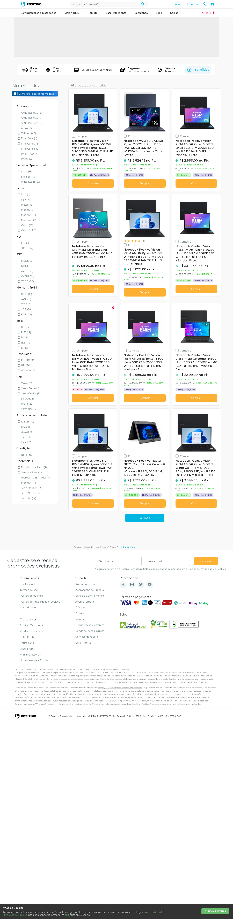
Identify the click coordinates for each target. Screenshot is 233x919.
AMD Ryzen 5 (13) (31, 117)
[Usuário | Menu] (204, 4)
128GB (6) (27, 266)
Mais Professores (30, 654)
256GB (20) (27, 276)
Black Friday (27, 648)
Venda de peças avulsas (89, 631)
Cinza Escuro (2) (30, 388)
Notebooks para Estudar (34, 660)
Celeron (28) (28, 133)
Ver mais (145, 518)
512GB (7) (26, 436)
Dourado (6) (28, 398)
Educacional (27, 642)
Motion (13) (27, 209)
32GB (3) (26, 304)
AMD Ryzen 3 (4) (31, 112)
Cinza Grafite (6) (30, 393)
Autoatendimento (86, 584)
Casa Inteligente (116, 12)
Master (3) (27, 204)
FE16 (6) (25, 199)
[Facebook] (123, 585)
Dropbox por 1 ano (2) (34, 467)
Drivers (79, 613)
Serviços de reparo (86, 636)
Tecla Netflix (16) (30, 493)
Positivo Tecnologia (31, 625)
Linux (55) (26, 171)
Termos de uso (29, 590)
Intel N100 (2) (29, 153)
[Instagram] (132, 585)
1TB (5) (25, 243)
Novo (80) (27, 454)
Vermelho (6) (29, 408)
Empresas (193, 4)
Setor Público (28, 637)
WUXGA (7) (28, 370)
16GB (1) (26, 426)
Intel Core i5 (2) (30, 148)
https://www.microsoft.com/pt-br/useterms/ (120, 687)
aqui (67, 915)
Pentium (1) (28, 159)
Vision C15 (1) (28, 230)
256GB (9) (27, 431)
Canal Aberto (83, 642)
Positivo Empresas (31, 631)
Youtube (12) (28, 498)
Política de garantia (31, 595)
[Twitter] (141, 585)
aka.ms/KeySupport (34, 682)
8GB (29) (26, 314)
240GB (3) (27, 271)
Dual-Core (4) (29, 138)
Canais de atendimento (89, 595)
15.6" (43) (26, 342)
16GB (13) (26, 294)
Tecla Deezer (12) (31, 488)
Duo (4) (25, 194)
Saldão (174, 12)
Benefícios (202, 69)
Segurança (141, 12)
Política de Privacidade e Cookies (207, 569)
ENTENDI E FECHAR (215, 911)
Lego (159, 12)
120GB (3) (27, 260)
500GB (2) (27, 248)
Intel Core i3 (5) (30, 143)
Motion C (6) (28, 215)
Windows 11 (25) (30, 181)
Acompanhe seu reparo (89, 590)
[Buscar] (143, 4)
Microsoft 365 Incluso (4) (35, 477)
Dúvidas (80, 607)
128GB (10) (27, 421)
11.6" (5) (25, 327)
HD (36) (25, 365)
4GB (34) (26, 309)
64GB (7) (26, 442)
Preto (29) (27, 403)
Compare (82, 136)
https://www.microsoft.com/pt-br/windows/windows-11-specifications (153, 700)
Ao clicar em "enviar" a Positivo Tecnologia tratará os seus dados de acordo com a (160, 569)
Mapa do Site (28, 607)
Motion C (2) (28, 482)
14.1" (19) (26, 332)
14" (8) (24, 337)
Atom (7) (26, 128)
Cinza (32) (27, 383)
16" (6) (24, 347)
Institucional (27, 584)
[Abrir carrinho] (212, 4)
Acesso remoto (84, 601)
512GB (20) (27, 281)
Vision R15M (72, 12)
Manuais (80, 619)
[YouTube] (149, 585)
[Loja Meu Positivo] (31, 4)
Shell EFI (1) (28, 176)
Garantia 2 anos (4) (32, 472)
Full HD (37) (28, 360)
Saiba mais (129, 547)
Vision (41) (27, 225)
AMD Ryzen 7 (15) (32, 123)
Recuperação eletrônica (89, 625)
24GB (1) (26, 299)
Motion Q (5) (28, 220)
